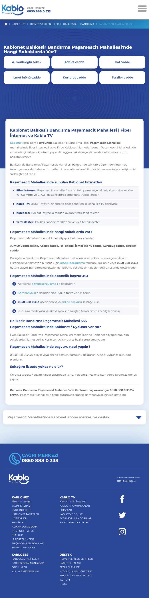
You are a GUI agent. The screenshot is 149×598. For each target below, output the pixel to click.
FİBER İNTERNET (22, 501)
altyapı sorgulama (72, 263)
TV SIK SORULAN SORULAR (76, 518)
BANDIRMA (87, 24)
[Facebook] (122, 499)
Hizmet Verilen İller (44, 24)
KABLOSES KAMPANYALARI (28, 562)
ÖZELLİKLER (19, 567)
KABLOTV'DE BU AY (71, 514)
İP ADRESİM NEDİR (23, 539)
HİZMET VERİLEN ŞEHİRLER (76, 558)
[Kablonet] (13, 11)
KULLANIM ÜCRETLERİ (25, 571)
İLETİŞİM (65, 579)
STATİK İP (17, 534)
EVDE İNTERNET (21, 509)
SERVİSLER (18, 522)
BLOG (63, 583)
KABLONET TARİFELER (25, 514)
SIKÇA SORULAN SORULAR (27, 543)
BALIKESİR (69, 24)
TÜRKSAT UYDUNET (23, 547)
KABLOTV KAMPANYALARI (75, 505)
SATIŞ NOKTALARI (70, 562)
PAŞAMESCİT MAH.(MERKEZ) (116, 24)
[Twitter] (122, 515)
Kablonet (16, 142)
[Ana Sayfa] (6, 24)
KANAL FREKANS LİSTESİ (74, 522)
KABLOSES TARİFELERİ (25, 558)
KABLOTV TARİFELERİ (72, 501)
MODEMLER (19, 518)
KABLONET (19, 24)
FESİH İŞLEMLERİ (70, 567)
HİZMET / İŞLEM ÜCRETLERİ (76, 571)
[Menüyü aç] (142, 8)
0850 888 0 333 (39, 10)
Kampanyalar (27, 293)
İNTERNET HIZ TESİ (23, 530)
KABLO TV (67, 497)
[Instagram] (122, 531)
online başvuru (71, 302)
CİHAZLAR (66, 509)
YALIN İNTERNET (22, 505)
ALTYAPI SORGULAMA (24, 526)
